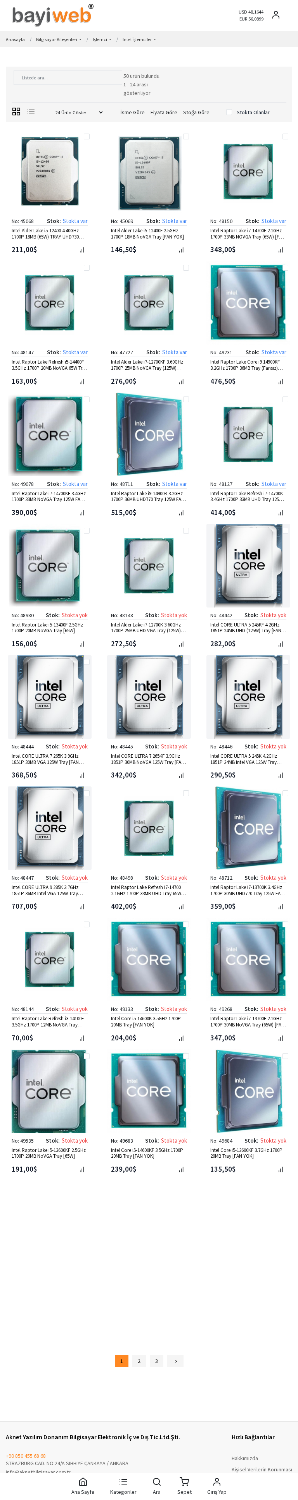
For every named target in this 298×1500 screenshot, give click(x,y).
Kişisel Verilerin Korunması (262, 1469)
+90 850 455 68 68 (26, 1455)
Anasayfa (15, 39)
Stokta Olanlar (253, 112)
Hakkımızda (245, 1458)
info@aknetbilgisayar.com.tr (38, 1472)
